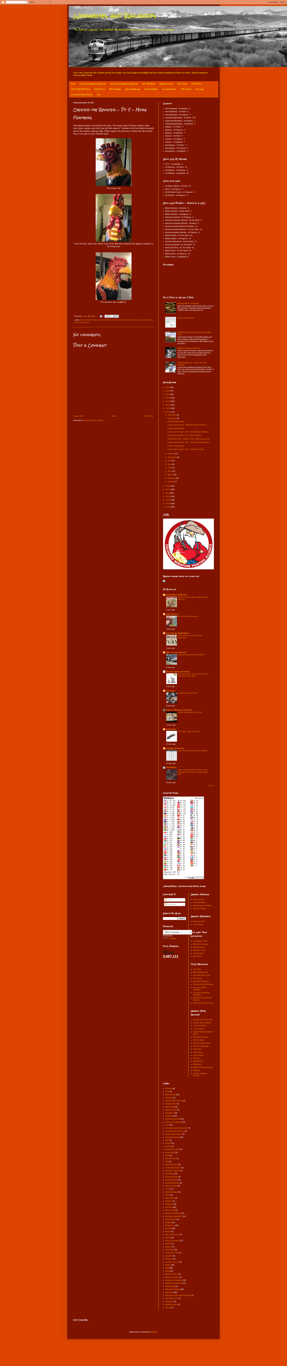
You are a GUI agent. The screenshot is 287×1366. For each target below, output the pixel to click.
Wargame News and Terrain (178, 672)
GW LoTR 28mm (148, 83)
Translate (173, 939)
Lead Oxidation (199, 902)
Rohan (168, 1232)
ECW (167, 1155)
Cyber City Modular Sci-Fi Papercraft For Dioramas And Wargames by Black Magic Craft (193, 772)
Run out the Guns (172, 1235)
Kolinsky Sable (171, 1186)
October (171, 454)
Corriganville (198, 953)
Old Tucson (197, 956)
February (171, 478)
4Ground (168, 1088)
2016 (168, 493)
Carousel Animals (105, 320)
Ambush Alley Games (174, 1101)
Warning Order (199, 921)
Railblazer (197, 1064)
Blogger (154, 1332)
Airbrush (168, 1098)
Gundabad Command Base (188, 693)
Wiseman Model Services (203, 1003)
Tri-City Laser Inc (172, 1262)
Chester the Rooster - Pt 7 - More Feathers (184, 435)
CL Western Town (200, 941)
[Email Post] (101, 316)
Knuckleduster (171, 1180)
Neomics (168, 1201)
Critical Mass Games (173, 1134)
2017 (168, 489)
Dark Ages (200, 89)
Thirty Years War (171, 1253)
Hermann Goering (172, 1171)
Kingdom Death (171, 1177)
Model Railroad (171, 1192)
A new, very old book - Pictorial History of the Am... (187, 425)
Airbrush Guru (198, 899)
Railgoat (196, 1070)
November (172, 418)
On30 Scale (170, 1210)
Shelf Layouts (198, 1040)
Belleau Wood (171, 1110)
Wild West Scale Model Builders (178, 1295)
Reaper (168, 1222)
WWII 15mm (99, 89)
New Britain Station (201, 1037)
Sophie (168, 1244)
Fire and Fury (170, 1158)
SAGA (167, 1238)
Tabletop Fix (171, 729)
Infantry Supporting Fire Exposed (190, 712)
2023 (168, 398)
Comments (171, 904)
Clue (98, 94)
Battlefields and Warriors (176, 595)
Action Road (198, 1052)
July (169, 461)
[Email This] (105, 316)
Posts (168, 900)
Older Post (149, 416)
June (170, 464)
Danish (168, 1146)
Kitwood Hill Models (201, 981)
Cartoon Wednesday (185, 318)
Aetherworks (170, 1095)
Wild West (169, 1292)
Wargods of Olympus (173, 1283)
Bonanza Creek (199, 950)
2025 (168, 391)
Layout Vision (198, 1029)
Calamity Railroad (172, 1119)
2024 (168, 394)
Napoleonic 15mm (166, 83)
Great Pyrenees (171, 1165)
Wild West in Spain (200, 944)
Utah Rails (197, 1049)
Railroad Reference (132, 89)
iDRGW (196, 1058)
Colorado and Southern (174, 1131)
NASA (167, 1195)
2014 (168, 500)
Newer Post (78, 416)
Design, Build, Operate (202, 1023)
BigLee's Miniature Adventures (179, 710)
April (170, 471)
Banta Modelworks (200, 972)
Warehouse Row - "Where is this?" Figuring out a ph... (189, 439)
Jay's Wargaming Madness (177, 633)
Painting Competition (173, 1216)
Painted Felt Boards (173, 1213)
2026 (168, 387)
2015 (168, 496)
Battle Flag (169, 1107)
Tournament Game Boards (82, 94)
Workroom (169, 1302)
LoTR (167, 1189)
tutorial (168, 1308)
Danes (168, 1143)
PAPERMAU (171, 768)
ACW (167, 1092)
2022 (168, 401)
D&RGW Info (198, 1061)
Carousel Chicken (118, 320)
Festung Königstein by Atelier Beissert (191, 655)
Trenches (169, 1259)
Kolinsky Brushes (172, 1183)
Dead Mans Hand (172, 1149)
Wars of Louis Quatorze (176, 652)
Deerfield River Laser (201, 975)
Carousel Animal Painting (89, 320)
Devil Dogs (169, 1152)
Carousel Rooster (145, 320)
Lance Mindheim (200, 1026)
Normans (169, 1204)
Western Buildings (172, 1289)
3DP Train (197, 969)
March (170, 475)
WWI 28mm (196, 83)
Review (168, 1228)
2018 (168, 486)
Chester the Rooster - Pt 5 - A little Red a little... (186, 449)
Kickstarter (169, 1174)
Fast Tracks (197, 978)
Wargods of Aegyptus (173, 1280)
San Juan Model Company (199, 988)
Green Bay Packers (173, 1168)
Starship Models (199, 909)
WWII (167, 1271)
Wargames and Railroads (115, 15)
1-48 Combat (185, 89)
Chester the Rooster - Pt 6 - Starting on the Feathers (188, 442)
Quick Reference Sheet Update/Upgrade (192, 750)
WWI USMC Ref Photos (80, 89)
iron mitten (170, 691)
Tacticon (168, 1247)
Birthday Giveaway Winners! (188, 348)
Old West (168, 1207)
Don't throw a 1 (172, 614)
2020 (168, 408)
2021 (168, 405)
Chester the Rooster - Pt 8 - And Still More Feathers (188, 432)
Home (73, 83)
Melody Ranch (199, 947)
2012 (168, 507)
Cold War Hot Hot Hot (175, 748)
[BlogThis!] (108, 316)
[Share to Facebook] (114, 316)
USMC (168, 1265)
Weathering (170, 1286)
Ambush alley (170, 1104)
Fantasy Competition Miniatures (93, 83)
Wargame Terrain (172, 1277)
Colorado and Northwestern (176, 1128)
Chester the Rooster (81, 322)
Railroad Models (151, 89)
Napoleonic (170, 1198)
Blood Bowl (169, 1113)
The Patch (169, 1250)
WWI (167, 1268)
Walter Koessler (171, 1274)
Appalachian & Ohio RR (202, 1020)
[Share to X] (111, 316)
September (172, 457)
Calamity (168, 1116)
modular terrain (171, 1304)
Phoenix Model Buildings (203, 984)
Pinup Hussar (170, 1219)
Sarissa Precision (172, 1241)
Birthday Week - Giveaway (188, 303)
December (172, 415)
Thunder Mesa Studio (201, 1043)
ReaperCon (170, 1225)
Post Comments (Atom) (93, 420)
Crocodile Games (172, 1137)
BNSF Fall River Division (203, 1067)
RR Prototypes (115, 89)
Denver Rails (198, 1055)
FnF (166, 1162)
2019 (168, 412)
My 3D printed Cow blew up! (188, 616)
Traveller (168, 1256)
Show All (211, 785)
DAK (167, 1140)
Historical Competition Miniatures (124, 83)
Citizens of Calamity (173, 1122)
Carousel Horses (169, 89)
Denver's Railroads (201, 1046)
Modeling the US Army (202, 906)
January (171, 482)
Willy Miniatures (171, 1298)
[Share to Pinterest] (117, 316)
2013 (168, 503)
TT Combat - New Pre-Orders (189, 731)
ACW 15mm (182, 83)
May (170, 468)
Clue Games (198, 924)
